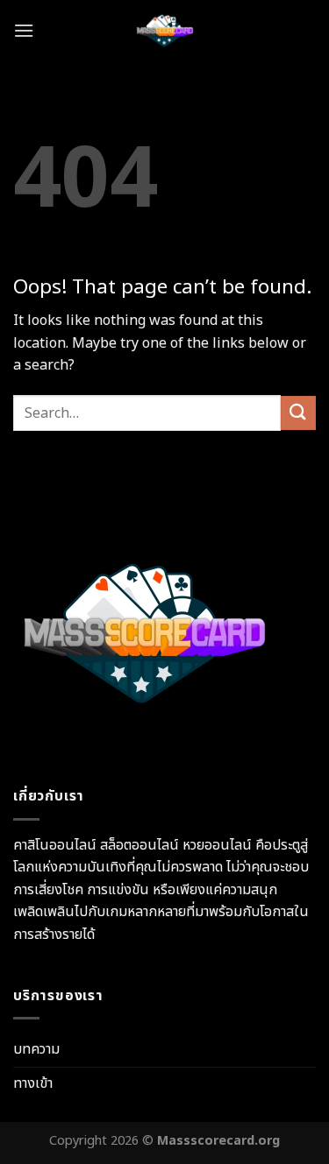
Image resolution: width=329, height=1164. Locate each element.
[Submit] (298, 413)
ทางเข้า (33, 1083)
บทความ (36, 1049)
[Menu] (23, 30)
